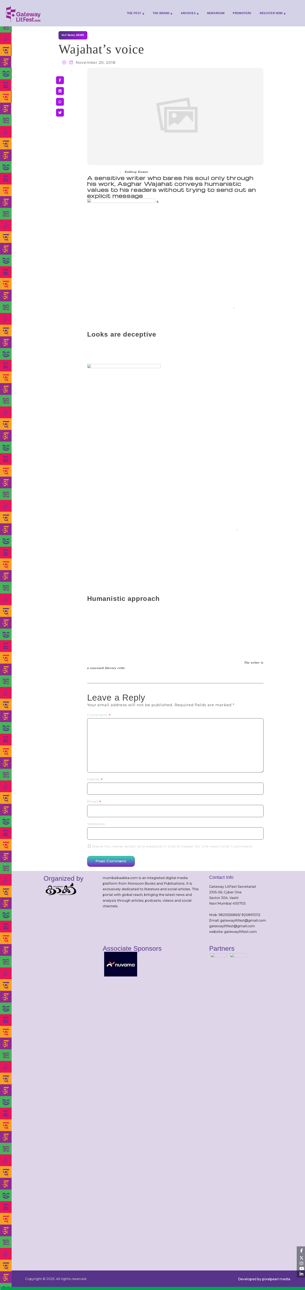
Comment (99, 714)
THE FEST (134, 13)
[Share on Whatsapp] (60, 102)
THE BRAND (161, 13)
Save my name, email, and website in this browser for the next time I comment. (172, 846)
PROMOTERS (242, 13)
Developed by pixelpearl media (264, 1279)
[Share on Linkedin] (60, 91)
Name (95, 779)
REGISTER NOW (271, 13)
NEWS (80, 35)
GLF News (68, 35)
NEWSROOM (215, 13)
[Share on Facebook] (60, 80)
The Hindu (108, 171)
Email (94, 801)
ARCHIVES (188, 13)
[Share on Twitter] (60, 113)
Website (96, 823)
